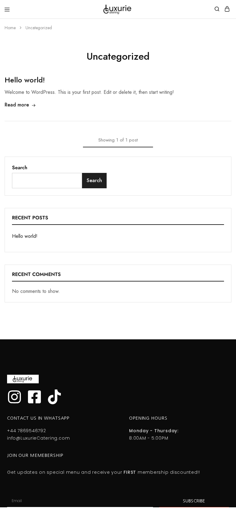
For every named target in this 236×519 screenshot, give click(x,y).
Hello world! (25, 79)
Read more (17, 104)
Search (19, 167)
